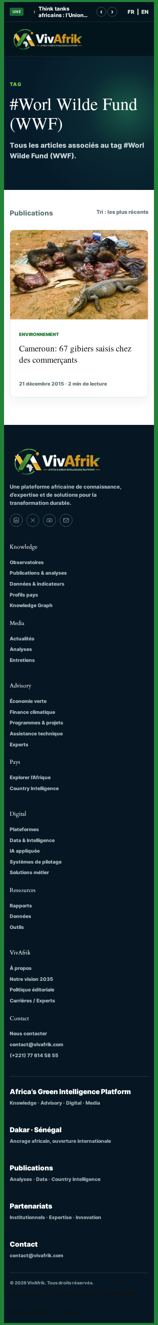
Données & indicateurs (37, 584)
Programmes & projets (36, 723)
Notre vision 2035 (31, 979)
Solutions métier (29, 872)
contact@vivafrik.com (36, 1044)
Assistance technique (36, 733)
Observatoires (27, 562)
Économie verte (28, 701)
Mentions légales (74, 1294)
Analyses (21, 649)
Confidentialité (120, 1294)
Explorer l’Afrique (30, 777)
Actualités (22, 639)
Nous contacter (28, 1033)
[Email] (66, 520)
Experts (19, 744)
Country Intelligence (34, 788)
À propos (21, 968)
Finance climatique (32, 712)
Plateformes (24, 829)
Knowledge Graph (31, 605)
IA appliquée (25, 851)
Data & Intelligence (32, 840)
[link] (16, 520)
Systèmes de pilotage (36, 862)
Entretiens (22, 660)
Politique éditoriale (32, 990)
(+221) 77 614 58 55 (34, 1055)
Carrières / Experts (32, 1001)
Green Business (27, 1294)
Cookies (71, 1312)
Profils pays (24, 595)
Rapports (21, 906)
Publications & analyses (38, 573)
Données (20, 916)
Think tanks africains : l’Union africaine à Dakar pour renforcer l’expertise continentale (60, 12)
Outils (17, 927)
